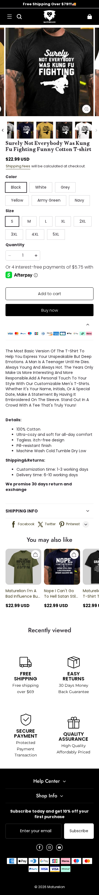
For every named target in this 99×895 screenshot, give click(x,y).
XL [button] (63, 221)
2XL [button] (82, 221)
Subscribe (79, 831)
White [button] (40, 187)
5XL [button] (56, 234)
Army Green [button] (49, 200)
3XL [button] (14, 234)
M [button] (29, 221)
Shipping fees (18, 166)
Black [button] (16, 187)
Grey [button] (65, 187)
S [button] (12, 221)
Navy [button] (79, 200)
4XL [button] (35, 234)
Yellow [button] (17, 200)
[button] (9, 16)
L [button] (46, 221)
